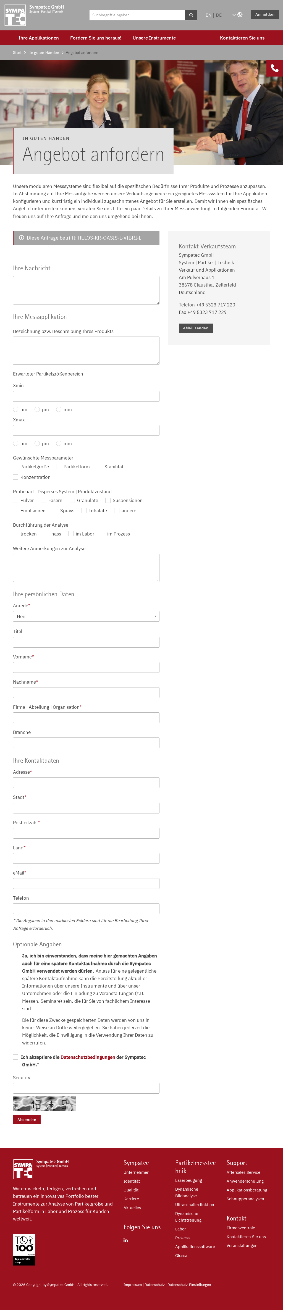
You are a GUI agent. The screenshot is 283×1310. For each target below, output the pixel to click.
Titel (17, 631)
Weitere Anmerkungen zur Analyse (49, 548)
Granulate (87, 500)
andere (128, 511)
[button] (237, 15)
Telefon (21, 898)
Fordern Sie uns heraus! (95, 38)
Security (21, 1078)
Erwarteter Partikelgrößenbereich (48, 374)
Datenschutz (155, 1284)
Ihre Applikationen (39, 38)
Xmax (19, 420)
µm (45, 409)
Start (17, 52)
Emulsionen (32, 511)
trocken (28, 534)
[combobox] (86, 616)
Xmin (18, 385)
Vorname (23, 657)
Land (19, 848)
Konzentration (35, 477)
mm (67, 409)
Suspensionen (127, 500)
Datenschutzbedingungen (88, 1057)
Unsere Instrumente (154, 38)
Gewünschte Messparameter (43, 458)
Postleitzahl (26, 823)
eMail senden (195, 327)
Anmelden (264, 14)
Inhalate (97, 511)
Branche (22, 732)
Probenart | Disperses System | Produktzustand (62, 492)
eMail (20, 873)
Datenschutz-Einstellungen (189, 1284)
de (219, 15)
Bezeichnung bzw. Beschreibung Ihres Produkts (63, 331)
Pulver (26, 500)
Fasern (54, 500)
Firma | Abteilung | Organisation (47, 707)
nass (55, 534)
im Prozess (118, 534)
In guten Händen (44, 52)
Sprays (66, 511)
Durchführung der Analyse (40, 525)
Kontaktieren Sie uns (242, 38)
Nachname (25, 682)
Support (237, 1163)
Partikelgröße (34, 467)
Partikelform (76, 467)
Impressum (133, 1284)
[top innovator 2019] (24, 1264)
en (209, 15)
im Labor (84, 534)
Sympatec (136, 1163)
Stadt (20, 797)
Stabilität (113, 467)
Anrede (21, 606)
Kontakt (237, 1218)
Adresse (22, 772)
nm (23, 409)
